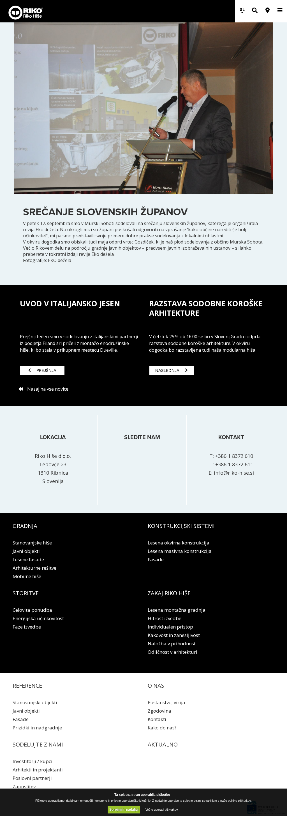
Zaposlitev (24, 786)
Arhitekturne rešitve (34, 568)
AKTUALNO (163, 744)
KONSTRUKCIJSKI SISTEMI (181, 526)
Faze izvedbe (27, 626)
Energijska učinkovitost (38, 618)
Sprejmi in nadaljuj (123, 810)
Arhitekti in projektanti (38, 769)
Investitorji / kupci (32, 761)
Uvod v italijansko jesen (70, 303)
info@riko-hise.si (234, 472)
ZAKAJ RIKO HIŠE (169, 593)
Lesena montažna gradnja (176, 610)
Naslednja (167, 370)
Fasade (156, 559)
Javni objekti (26, 551)
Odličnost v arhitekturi (172, 652)
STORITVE (26, 593)
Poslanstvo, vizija (166, 702)
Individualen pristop (170, 626)
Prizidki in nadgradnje (37, 727)
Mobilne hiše (27, 576)
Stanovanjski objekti (35, 702)
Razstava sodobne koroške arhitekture (205, 308)
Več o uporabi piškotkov (161, 809)
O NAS (156, 685)
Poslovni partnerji (32, 778)
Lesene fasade (28, 559)
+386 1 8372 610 (234, 456)
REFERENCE (27, 685)
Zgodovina (159, 711)
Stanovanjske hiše (32, 542)
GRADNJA (25, 526)
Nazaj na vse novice (47, 389)
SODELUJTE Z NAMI (38, 744)
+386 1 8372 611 (234, 464)
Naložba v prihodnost (172, 643)
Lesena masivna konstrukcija (180, 551)
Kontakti (157, 719)
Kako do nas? (162, 727)
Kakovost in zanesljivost (174, 635)
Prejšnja (46, 370)
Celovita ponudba (32, 610)
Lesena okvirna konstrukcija (178, 542)
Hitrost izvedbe (164, 618)
